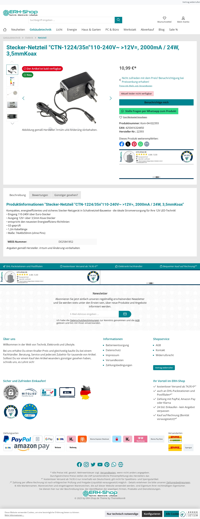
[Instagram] (86, 464)
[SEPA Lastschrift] (60, 439)
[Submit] (125, 314)
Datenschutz (113, 350)
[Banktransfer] (7, 447)
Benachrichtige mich (156, 102)
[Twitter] (93, 464)
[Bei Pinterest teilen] (134, 143)
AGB (137, 320)
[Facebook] (79, 464)
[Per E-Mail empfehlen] (147, 143)
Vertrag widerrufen (191, 2)
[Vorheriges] (23, 98)
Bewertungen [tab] (40, 195)
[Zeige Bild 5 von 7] (72, 129)
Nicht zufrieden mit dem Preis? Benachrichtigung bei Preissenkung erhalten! (153, 79)
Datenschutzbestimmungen (84, 320)
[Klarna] (71, 439)
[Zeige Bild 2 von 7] (56, 129)
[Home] (7, 29)
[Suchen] (118, 20)
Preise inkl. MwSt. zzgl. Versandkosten (135, 85)
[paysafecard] (116, 439)
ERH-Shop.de (92, 498)
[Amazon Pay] (32, 447)
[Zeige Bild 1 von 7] (50, 129)
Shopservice (161, 339)
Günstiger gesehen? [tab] (66, 195)
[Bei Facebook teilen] (122, 143)
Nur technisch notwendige (122, 514)
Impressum (112, 355)
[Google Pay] (49, 439)
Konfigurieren (152, 514)
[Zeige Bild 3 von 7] (61, 129)
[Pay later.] (127, 439)
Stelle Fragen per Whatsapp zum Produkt (150, 111)
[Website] (121, 464)
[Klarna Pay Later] (141, 439)
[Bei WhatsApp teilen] (140, 143)
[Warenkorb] (195, 18)
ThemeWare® (118, 498)
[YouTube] (100, 464)
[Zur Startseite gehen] (20, 13)
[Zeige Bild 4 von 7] (67, 129)
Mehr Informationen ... (14, 515)
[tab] (17, 195)
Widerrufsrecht (165, 355)
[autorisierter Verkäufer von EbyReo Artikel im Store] (11, 411)
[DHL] (175, 447)
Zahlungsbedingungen (119, 365)
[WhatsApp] (114, 464)
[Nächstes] (110, 98)
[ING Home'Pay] (82, 439)
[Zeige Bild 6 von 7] (78, 129)
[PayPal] (17, 439)
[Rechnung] (73, 447)
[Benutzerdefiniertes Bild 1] (175, 439)
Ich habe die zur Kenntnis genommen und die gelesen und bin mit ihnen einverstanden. (98, 321)
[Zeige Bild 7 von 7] (84, 129)
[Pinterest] (107, 464)
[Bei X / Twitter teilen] (128, 143)
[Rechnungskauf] (37, 439)
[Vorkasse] (58, 447)
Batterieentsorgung (117, 345)
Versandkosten (115, 360)
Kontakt (160, 350)
